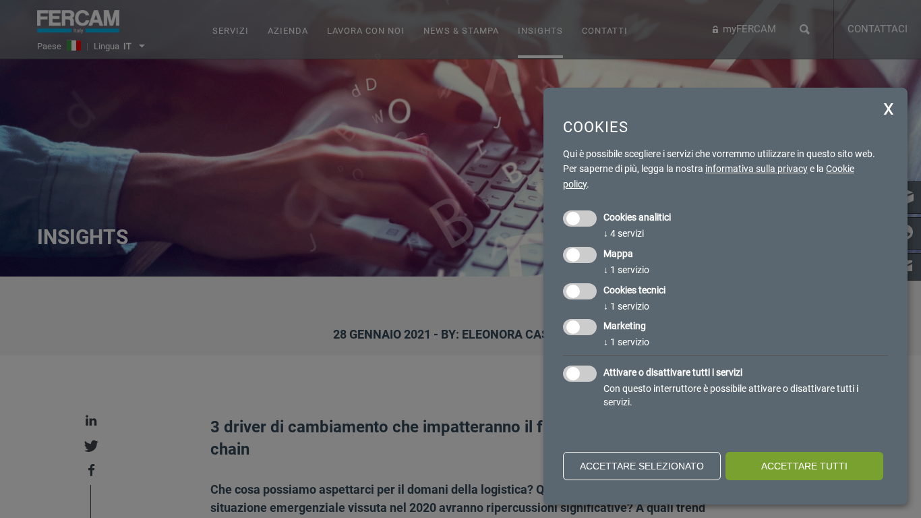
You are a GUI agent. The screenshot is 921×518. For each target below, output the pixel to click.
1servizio (626, 269)
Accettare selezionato (642, 466)
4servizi (623, 233)
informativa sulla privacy (756, 168)
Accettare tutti (804, 466)
